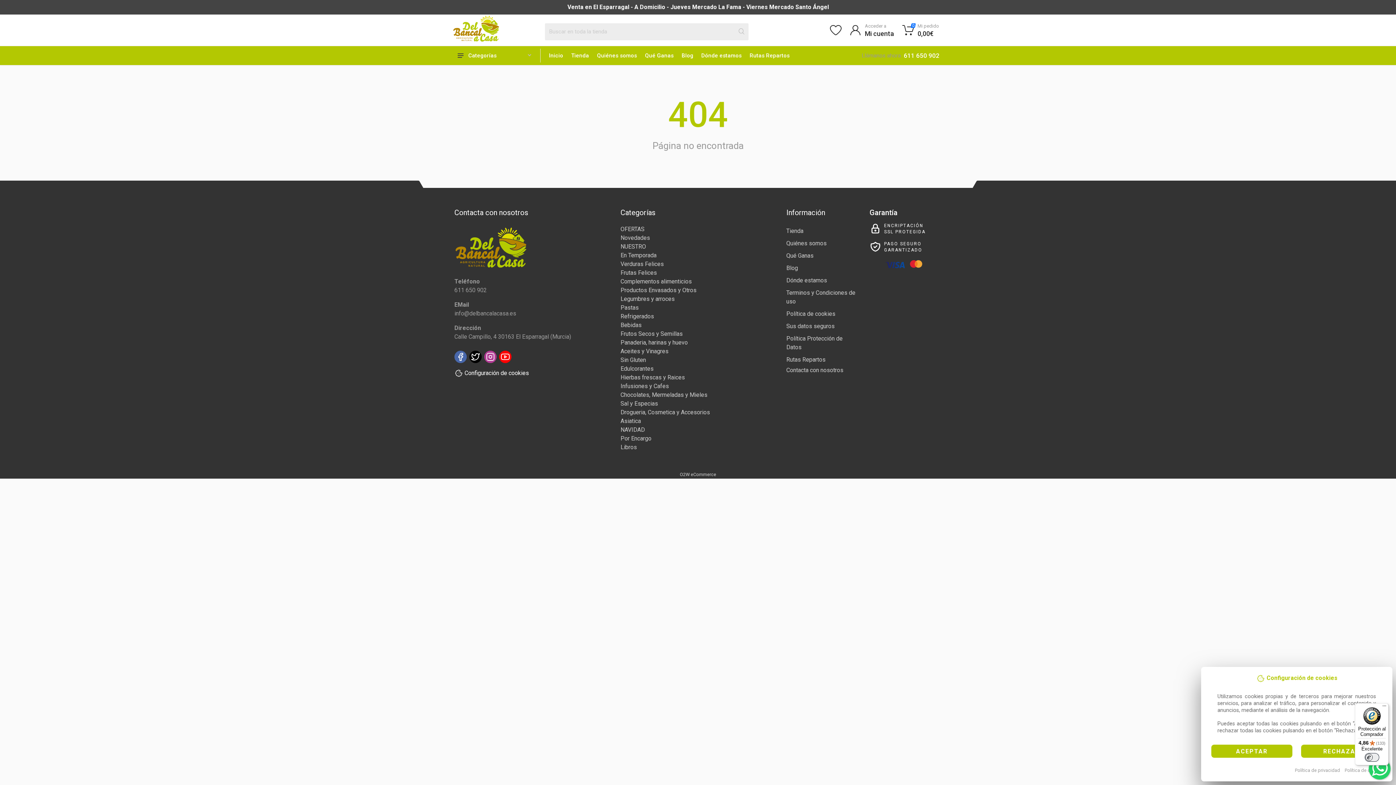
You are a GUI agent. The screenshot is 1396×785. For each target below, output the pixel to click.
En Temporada (639, 255)
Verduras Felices (642, 264)
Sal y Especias (639, 403)
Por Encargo (636, 438)
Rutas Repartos (770, 55)
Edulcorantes (637, 368)
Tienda (580, 55)
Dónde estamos (721, 55)
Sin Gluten (633, 360)
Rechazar (1341, 751)
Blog (687, 55)
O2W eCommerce (698, 474)
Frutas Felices (639, 272)
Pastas (630, 307)
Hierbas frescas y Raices (653, 377)
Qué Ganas (659, 55)
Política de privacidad (1317, 770)
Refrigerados (637, 316)
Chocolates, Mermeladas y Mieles (664, 394)
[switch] (1372, 757)
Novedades (635, 237)
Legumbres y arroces (648, 298)
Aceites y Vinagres (645, 351)
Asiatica (631, 421)
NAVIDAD (633, 429)
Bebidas (631, 325)
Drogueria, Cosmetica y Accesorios (665, 412)
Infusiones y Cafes (645, 386)
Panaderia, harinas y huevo (654, 342)
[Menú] (1384, 707)
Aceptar (1252, 751)
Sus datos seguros (810, 326)
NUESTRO (633, 246)
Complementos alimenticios (656, 281)
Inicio (556, 55)
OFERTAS (633, 229)
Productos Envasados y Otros (659, 290)
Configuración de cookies (497, 373)
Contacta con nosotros (814, 370)
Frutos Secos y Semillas (652, 333)
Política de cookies (1364, 770)
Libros (629, 447)
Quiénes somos (617, 55)
